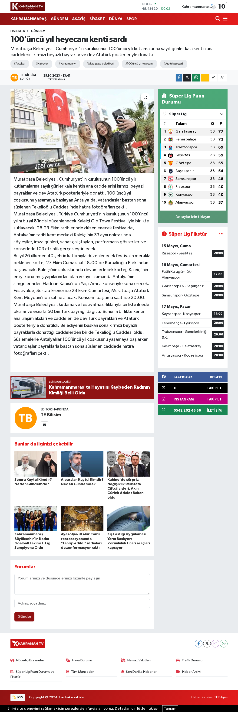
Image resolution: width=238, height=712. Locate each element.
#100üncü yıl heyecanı (138, 63)
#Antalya (19, 63)
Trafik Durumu (192, 660)
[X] (207, 643)
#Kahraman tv (67, 63)
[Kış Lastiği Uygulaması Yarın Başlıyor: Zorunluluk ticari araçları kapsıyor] (128, 518)
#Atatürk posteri (173, 63)
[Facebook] (198, 643)
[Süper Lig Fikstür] (221, 234)
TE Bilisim (51, 415)
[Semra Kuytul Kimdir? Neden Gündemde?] (35, 464)
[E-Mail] (44, 425)
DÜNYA (115, 19)
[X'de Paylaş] (187, 77)
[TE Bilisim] (25, 418)
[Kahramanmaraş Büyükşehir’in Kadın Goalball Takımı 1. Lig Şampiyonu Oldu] (35, 518)
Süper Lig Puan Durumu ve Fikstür (32, 674)
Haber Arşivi (191, 671)
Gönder (24, 617)
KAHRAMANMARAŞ (28, 19)
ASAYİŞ (79, 19)
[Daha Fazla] (205, 77)
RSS (20, 697)
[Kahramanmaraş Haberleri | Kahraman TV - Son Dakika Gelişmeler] (27, 6)
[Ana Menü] (224, 19)
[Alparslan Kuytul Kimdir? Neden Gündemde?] (82, 464)
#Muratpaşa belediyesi (100, 63)
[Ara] (218, 19)
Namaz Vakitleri (139, 660)
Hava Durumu (82, 660)
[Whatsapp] (224, 643)
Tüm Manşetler (82, 671)
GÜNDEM (59, 19)
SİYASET (97, 19)
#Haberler (42, 63)
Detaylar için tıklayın (192, 217)
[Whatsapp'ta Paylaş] (196, 77)
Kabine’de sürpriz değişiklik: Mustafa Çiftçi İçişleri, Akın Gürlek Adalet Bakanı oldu (125, 488)
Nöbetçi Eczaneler (30, 660)
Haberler (17, 31)
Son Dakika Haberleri (141, 671)
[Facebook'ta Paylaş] (179, 77)
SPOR (131, 19)
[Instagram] (215, 643)
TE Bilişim (221, 697)
